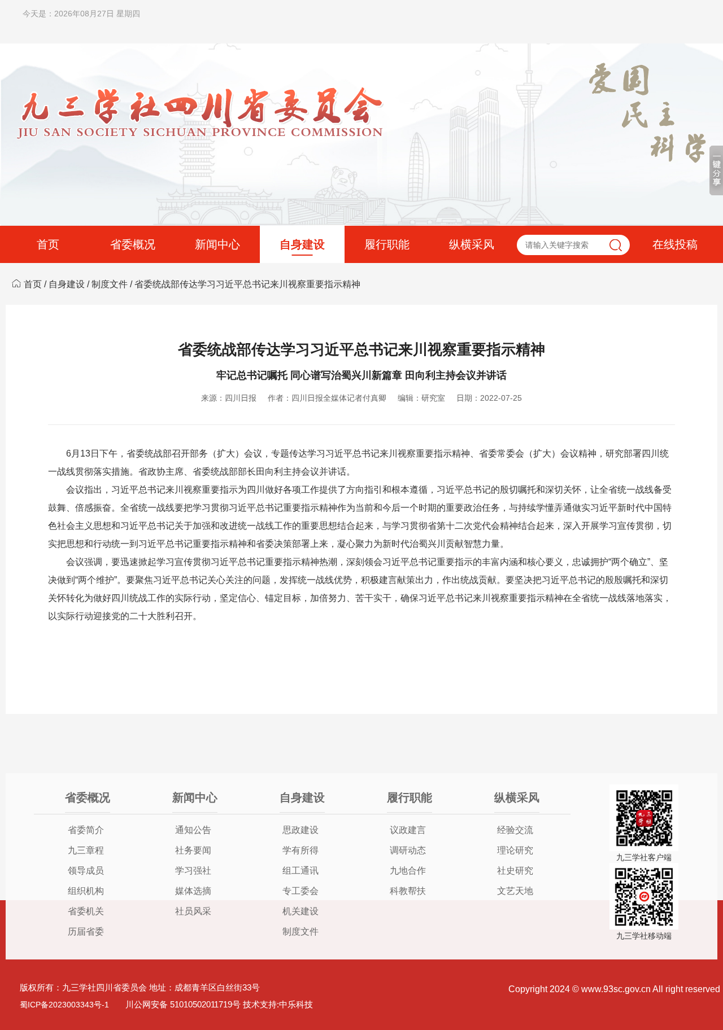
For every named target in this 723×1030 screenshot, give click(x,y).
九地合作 (408, 870)
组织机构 (86, 891)
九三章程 (86, 850)
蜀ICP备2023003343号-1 (64, 1004)
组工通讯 (300, 870)
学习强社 (193, 870)
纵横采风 (471, 244)
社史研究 (515, 870)
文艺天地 (515, 891)
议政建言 (408, 830)
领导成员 (86, 870)
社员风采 (193, 911)
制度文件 (110, 284)
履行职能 (387, 244)
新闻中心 (217, 244)
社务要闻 (193, 850)
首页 (48, 244)
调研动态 (408, 850)
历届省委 (86, 931)
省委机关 (86, 911)
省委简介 (86, 830)
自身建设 (302, 244)
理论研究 (515, 850)
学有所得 (300, 850)
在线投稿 (675, 244)
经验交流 (515, 830)
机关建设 (300, 911)
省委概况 (132, 244)
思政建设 (300, 830)
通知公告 (193, 830)
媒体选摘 (193, 891)
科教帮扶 (408, 891)
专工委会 (300, 891)
